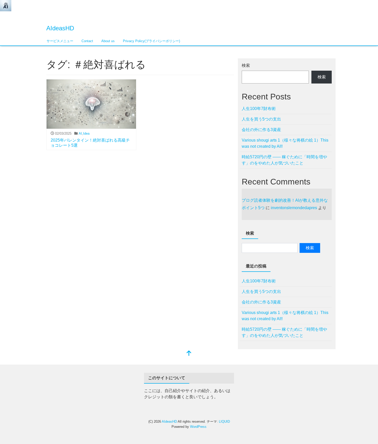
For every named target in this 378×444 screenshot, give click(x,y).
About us (108, 41)
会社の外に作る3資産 (261, 129)
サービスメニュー (60, 41)
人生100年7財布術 (259, 108)
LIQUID (224, 421)
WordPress (198, 427)
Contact (87, 41)
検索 (246, 65)
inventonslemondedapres (294, 208)
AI (80, 133)
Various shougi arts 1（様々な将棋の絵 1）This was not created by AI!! (285, 143)
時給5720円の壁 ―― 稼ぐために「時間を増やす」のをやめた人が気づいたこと (284, 160)
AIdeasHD (60, 28)
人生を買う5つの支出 (261, 119)
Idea (86, 133)
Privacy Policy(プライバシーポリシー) (151, 41)
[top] (189, 353)
